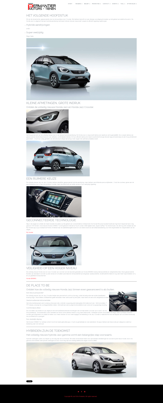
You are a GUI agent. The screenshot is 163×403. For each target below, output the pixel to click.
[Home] (42, 6)
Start (70, 3)
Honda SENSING (31, 278)
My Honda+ (29, 232)
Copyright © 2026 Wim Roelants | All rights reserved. (80, 396)
